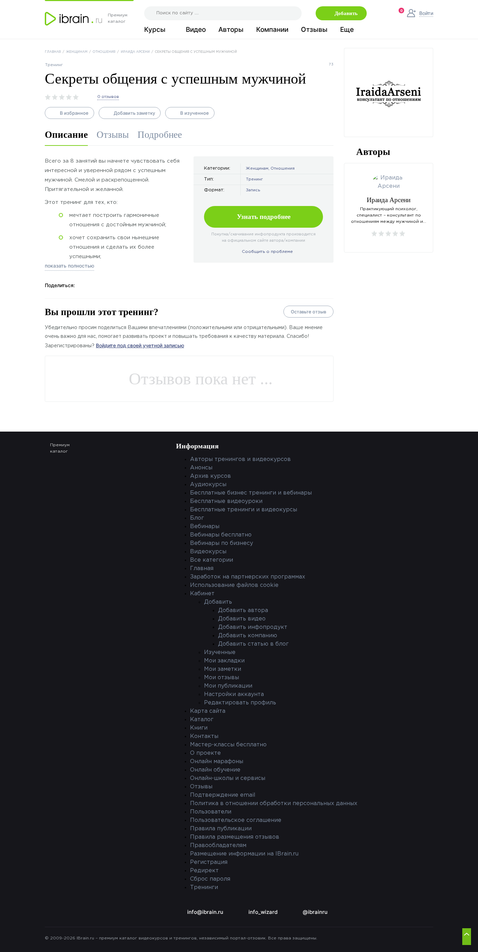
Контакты (204, 736)
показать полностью (69, 266)
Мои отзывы (221, 677)
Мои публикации (228, 686)
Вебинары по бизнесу (221, 543)
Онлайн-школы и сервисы (227, 778)
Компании (272, 29)
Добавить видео (242, 618)
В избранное (74, 113)
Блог (197, 518)
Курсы (155, 29)
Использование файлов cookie (234, 585)
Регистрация (208, 862)
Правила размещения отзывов (234, 837)
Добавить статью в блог (253, 644)
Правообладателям (218, 845)
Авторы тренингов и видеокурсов (240, 459)
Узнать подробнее (263, 216)
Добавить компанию (247, 635)
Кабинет (202, 593)
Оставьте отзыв (308, 311)
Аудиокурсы (208, 484)
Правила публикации (221, 828)
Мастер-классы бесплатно (228, 744)
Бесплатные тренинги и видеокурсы (243, 509)
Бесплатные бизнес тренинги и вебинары (251, 493)
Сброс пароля (210, 879)
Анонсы (201, 467)
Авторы (231, 29)
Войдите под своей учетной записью (140, 345)
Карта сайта (207, 711)
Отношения (104, 51)
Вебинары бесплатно (221, 535)
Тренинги (204, 887)
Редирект (204, 870)
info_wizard (262, 912)
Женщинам (76, 51)
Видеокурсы (208, 551)
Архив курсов (210, 476)
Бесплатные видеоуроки (226, 501)
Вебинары (204, 526)
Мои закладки (224, 660)
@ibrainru (315, 912)
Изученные (220, 652)
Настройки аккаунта (234, 694)
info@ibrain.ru (205, 912)
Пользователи (210, 812)
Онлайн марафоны (216, 761)
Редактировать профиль (240, 702)
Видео (196, 29)
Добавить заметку (134, 113)
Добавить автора (243, 610)
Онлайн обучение (215, 770)
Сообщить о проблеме (267, 252)
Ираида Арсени (135, 51)
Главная (53, 51)
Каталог (201, 719)
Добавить (346, 13)
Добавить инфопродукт (252, 627)
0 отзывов (108, 97)
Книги (199, 728)
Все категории (211, 560)
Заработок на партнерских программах (247, 577)
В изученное (194, 113)
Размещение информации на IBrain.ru (244, 854)
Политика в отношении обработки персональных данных (273, 803)
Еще (347, 29)
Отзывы (314, 29)
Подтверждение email (222, 795)
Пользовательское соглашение (235, 820)
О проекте (205, 753)
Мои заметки (222, 669)
